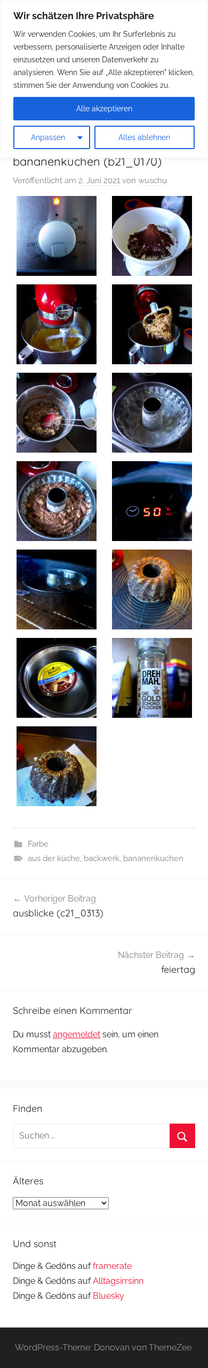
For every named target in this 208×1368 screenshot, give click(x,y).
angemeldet (76, 1034)
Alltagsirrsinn (118, 1281)
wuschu (152, 180)
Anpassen (48, 137)
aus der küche (54, 858)
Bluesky (108, 1296)
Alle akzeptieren (104, 108)
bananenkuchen (153, 858)
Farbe (38, 844)
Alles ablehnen (144, 137)
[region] (104, 79)
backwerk (101, 858)
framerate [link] (112, 1266)
